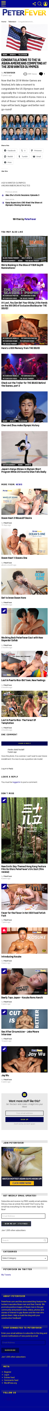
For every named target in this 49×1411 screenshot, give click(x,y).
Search (45, 1241)
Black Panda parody (11, 258)
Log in (6, 1375)
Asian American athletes (16, 186)
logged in (16, 782)
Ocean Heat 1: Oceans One (14, 558)
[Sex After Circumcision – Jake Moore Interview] (24, 1019)
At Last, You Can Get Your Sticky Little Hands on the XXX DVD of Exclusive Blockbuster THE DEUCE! (24, 305)
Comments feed (11, 1380)
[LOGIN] (45, 3)
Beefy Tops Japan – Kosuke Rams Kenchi (22, 997)
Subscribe (10, 1350)
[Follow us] (34, 3)
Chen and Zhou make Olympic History (20, 425)
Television (22, 421)
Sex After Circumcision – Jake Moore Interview (20, 1033)
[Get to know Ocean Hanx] (24, 581)
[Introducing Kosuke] (24, 940)
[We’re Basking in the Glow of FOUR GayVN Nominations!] (24, 249)
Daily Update (27, 258)
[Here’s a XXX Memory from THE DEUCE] (24, 329)
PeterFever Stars (28, 296)
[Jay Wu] (24, 1059)
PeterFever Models (11, 338)
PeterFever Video (10, 298)
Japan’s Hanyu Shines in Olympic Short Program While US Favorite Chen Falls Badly (23, 470)
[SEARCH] (40, 3)
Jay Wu (5, 1075)
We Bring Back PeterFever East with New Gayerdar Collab (22, 639)
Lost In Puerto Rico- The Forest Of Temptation (18, 721)
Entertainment (9, 261)
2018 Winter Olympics (14, 183)
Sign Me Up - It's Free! (16, 1224)
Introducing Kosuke (11, 956)
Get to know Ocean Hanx (13, 598)
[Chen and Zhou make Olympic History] (24, 406)
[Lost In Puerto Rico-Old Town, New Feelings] (24, 664)
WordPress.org (10, 1383)
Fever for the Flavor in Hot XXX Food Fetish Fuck (23, 914)
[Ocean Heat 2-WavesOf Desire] (24, 502)
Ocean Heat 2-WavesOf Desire (16, 518)
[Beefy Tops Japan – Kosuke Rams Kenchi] (24, 981)
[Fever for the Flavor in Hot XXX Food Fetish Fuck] (24, 897)
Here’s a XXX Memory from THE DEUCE (20, 348)
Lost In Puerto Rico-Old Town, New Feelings (23, 680)
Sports (13, 421)
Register (7, 1372)
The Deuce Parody (32, 261)
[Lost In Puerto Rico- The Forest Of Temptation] (24, 704)
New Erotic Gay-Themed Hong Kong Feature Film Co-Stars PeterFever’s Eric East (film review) (23, 869)
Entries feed (9, 1377)
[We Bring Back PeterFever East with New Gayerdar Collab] (24, 621)
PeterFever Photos (10, 296)
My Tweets (6, 1275)
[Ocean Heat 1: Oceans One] (24, 541)
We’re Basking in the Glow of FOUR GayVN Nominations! (22, 266)
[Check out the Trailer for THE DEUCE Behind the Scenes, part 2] (24, 367)
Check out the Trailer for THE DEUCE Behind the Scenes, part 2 (23, 384)
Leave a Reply (24, 743)
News (20, 261)
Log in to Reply (7, 769)
